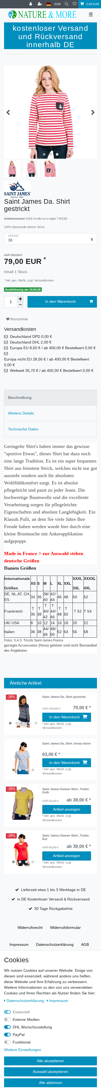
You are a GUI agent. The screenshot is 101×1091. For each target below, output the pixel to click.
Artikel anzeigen (66, 809)
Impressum (19, 944)
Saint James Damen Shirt (65, 790)
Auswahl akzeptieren (50, 1071)
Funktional (21, 1042)
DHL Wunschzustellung (32, 1027)
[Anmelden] (31, 4)
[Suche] (66, 4)
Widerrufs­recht (30, 927)
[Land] (49, 4)
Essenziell (21, 1012)
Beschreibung (20, 397)
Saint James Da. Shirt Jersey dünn (66, 743)
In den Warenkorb (60, 301)
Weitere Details (21, 413)
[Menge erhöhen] (20, 299)
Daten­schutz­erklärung (55, 944)
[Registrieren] (40, 4)
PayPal (19, 1034)
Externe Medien (26, 1019)
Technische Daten (23, 429)
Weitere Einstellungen (22, 1050)
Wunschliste (18, 319)
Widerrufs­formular (65, 927)
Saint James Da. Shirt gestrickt (64, 696)
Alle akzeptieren (50, 1061)
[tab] (50, 398)
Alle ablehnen (50, 1082)
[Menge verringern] (20, 305)
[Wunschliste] (74, 4)
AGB (85, 944)
